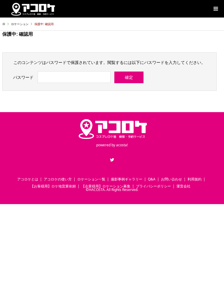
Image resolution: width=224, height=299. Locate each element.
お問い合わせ (171, 179)
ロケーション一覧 (91, 179)
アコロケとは (27, 179)
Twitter (112, 160)
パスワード (23, 77)
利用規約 (195, 179)
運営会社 (183, 186)
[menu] (215, 9)
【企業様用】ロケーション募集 (105, 186)
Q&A (151, 179)
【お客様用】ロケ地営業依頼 (53, 186)
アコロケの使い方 (58, 179)
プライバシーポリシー (153, 186)
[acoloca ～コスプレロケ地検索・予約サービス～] (32, 8)
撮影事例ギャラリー (126, 179)
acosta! (122, 144)
